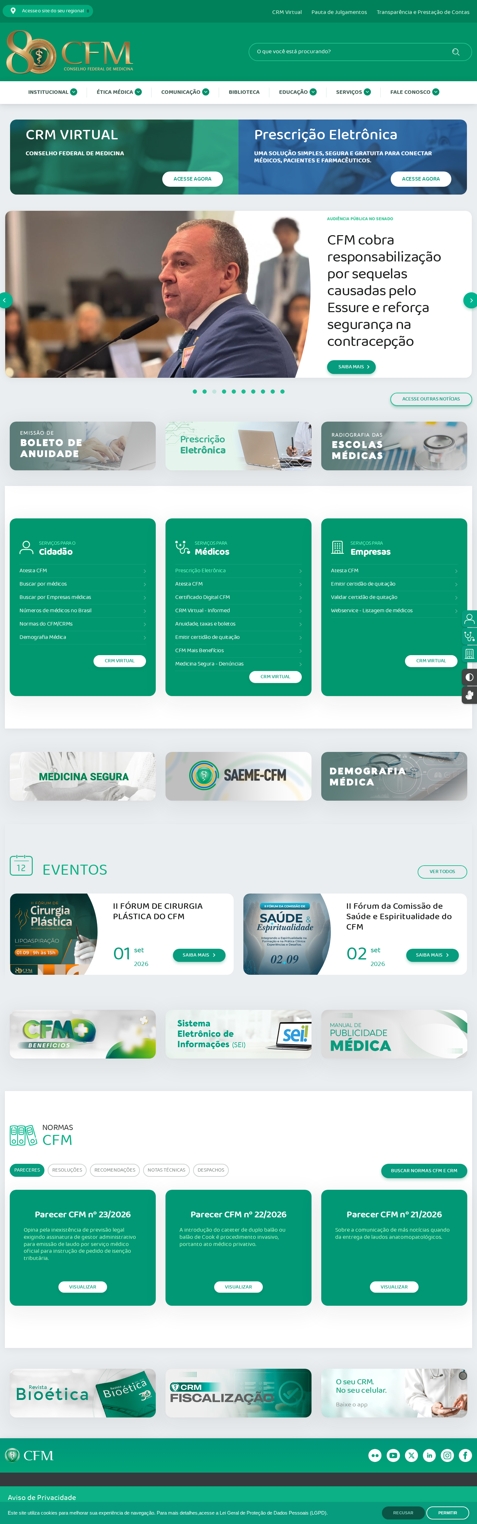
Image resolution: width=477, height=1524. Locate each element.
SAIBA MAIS (351, 367)
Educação (293, 92)
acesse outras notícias (431, 399)
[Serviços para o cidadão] (469, 618)
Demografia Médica (42, 637)
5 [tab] (233, 391)
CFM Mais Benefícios (199, 650)
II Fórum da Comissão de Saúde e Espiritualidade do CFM (399, 916)
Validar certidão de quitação (364, 597)
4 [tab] (224, 391)
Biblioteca (244, 92)
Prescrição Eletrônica (200, 570)
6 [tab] (243, 391)
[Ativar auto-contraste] (469, 677)
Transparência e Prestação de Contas (423, 12)
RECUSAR (403, 1513)
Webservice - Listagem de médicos (372, 610)
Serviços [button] (349, 92)
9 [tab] (272, 391)
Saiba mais (196, 955)
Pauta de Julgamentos (339, 12)
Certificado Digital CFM (202, 597)
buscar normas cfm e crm (424, 1171)
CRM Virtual (287, 12)
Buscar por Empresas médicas (55, 597)
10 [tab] (282, 391)
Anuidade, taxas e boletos (205, 624)
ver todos (442, 872)
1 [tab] (194, 391)
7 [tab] (253, 391)
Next (463, 294)
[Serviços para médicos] (469, 636)
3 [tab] (214, 391)
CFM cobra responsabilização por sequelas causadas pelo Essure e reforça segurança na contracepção (384, 291)
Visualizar (82, 1287)
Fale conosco (410, 92)
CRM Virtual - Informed (202, 610)
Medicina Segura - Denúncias (209, 664)
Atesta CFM (33, 570)
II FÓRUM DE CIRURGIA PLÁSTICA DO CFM (158, 911)
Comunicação (181, 92)
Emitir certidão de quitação (207, 637)
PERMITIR (447, 1513)
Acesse (193, 179)
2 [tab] (204, 391)
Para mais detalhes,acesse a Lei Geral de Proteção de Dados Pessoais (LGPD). (242, 1513)
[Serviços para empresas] (469, 653)
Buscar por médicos (43, 584)
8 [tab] (263, 391)
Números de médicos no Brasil (55, 610)
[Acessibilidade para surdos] (469, 695)
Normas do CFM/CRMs (46, 624)
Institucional (48, 92)
